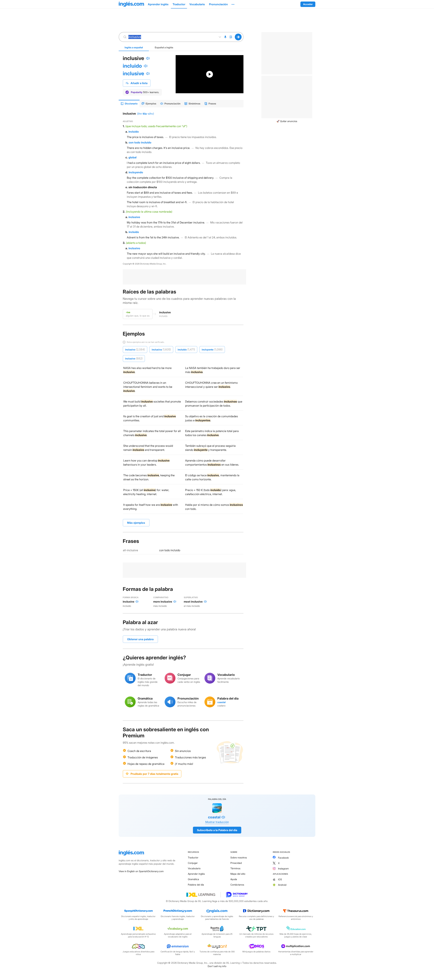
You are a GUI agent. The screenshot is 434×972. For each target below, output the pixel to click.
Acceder (308, 4)
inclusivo (134, 248)
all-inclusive (130, 550)
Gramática (193, 879)
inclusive (133, 73)
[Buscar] (238, 37)
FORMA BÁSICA (131, 597)
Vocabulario (194, 868)
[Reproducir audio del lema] (148, 58)
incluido (132, 66)
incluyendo (136, 172)
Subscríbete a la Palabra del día (217, 830)
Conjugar (193, 862)
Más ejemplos (136, 522)
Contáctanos (237, 884)
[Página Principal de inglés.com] (131, 4)
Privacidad (236, 862)
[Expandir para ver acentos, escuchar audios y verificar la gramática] (220, 37)
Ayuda (233, 879)
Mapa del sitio (237, 873)
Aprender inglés (196, 873)
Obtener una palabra (140, 639)
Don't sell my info (217, 966)
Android (282, 884)
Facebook (283, 857)
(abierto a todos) (136, 242)
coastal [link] (221, 702)
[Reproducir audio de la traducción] (146, 66)
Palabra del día (196, 884)
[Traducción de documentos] (230, 37)
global (132, 157)
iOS (280, 879)
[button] (233, 4)
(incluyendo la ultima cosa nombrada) (149, 211)
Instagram (283, 868)
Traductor (193, 857)
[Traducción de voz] (225, 37)
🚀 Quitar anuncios (287, 121)
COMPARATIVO (160, 597)
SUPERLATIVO (191, 597)
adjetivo (128, 121)
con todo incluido (140, 142)
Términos (235, 868)
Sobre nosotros (238, 857)
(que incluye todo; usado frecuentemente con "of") (156, 126)
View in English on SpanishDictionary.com (141, 871)
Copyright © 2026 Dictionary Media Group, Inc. (144, 263)
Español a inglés (164, 47)
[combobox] (171, 37)
